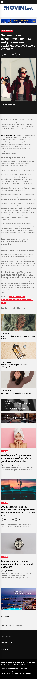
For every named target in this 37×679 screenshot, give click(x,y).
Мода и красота (7, 31)
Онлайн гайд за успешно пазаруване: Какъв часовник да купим (17, 564)
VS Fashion (12, 296)
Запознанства (6, 636)
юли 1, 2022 (7, 362)
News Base (10, 664)
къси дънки (29, 299)
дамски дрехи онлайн (8, 135)
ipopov (20, 54)
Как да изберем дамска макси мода (16, 393)
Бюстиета (21, 296)
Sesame (4, 625)
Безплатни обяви (7, 643)
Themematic (20, 664)
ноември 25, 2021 (8, 390)
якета (4, 302)
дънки (21, 299)
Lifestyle (5, 451)
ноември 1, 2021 (8, 333)
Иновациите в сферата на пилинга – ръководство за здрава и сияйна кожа (16, 458)
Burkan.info (4, 649)
